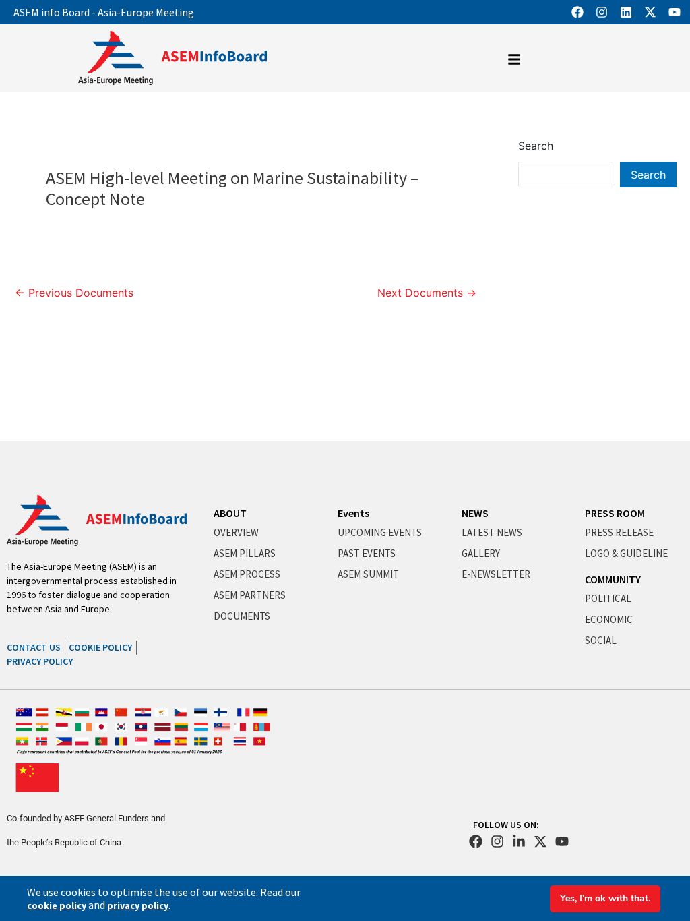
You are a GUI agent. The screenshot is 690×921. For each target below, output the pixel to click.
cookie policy (56, 905)
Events (353, 513)
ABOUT (230, 513)
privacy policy (137, 905)
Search (535, 145)
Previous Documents (74, 292)
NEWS (475, 513)
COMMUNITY (613, 579)
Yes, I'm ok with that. (605, 898)
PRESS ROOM (615, 513)
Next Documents (426, 292)
